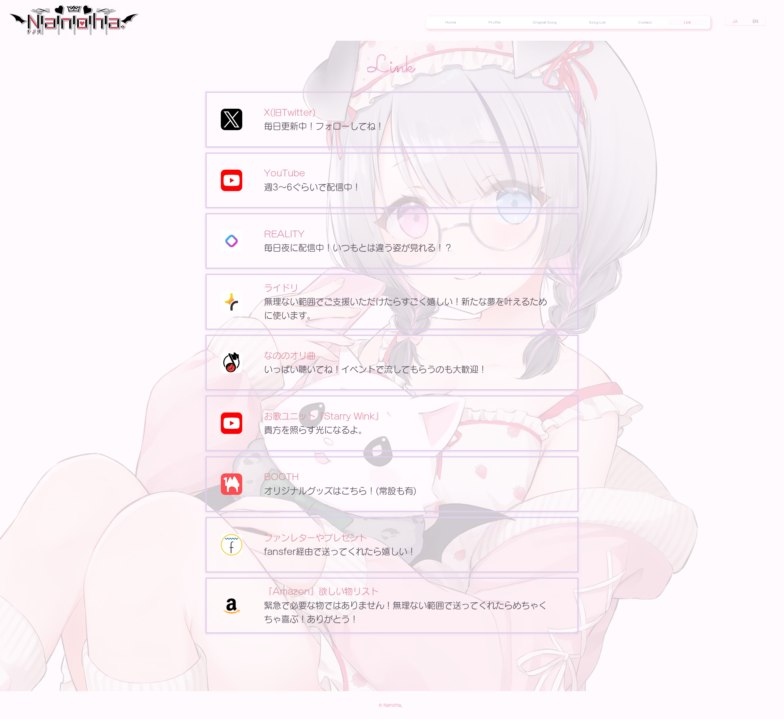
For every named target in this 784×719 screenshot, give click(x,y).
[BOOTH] (231, 484)
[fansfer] (231, 544)
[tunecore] (231, 362)
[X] (231, 119)
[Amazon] (231, 605)
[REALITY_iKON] (231, 241)
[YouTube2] (231, 180)
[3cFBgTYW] (231, 302)
